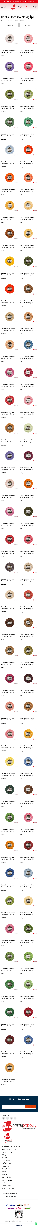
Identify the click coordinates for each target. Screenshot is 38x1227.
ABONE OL (30, 1107)
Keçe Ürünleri (6, 1160)
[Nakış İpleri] (8, 20)
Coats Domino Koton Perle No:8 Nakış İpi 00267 (8, 107)
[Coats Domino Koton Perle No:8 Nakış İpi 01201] (28, 400)
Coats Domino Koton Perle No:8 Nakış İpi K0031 (27, 858)
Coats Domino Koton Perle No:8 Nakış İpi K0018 (27, 997)
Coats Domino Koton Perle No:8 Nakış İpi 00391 (27, 580)
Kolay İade (5, 1174)
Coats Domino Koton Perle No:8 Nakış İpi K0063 (8, 802)
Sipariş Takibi (6, 1169)
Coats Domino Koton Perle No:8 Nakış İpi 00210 (8, 135)
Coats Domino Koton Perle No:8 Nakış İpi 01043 (27, 441)
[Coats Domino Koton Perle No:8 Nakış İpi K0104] (9, 706)
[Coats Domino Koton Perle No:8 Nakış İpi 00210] (9, 122)
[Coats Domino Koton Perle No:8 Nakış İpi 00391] (28, 567)
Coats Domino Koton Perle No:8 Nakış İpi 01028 (27, 469)
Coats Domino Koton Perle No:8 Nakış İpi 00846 (27, 524)
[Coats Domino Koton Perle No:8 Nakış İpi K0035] (28, 789)
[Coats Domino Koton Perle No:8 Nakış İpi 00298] (9, 261)
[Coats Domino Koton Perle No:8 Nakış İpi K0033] (28, 817)
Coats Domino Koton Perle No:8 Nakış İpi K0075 (27, 302)
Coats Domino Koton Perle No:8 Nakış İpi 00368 (27, 330)
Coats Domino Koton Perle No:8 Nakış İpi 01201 (27, 413)
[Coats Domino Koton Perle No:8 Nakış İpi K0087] (9, 761)
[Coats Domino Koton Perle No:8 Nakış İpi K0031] (28, 845)
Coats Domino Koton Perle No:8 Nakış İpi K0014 (8, 1053)
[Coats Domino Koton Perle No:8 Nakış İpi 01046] (9, 428)
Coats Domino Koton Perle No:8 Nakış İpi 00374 (8, 663)
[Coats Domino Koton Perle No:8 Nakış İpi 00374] (9, 650)
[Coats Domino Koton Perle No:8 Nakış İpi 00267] (9, 94)
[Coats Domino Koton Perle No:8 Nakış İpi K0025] (28, 901)
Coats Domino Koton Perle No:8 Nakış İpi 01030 (8, 469)
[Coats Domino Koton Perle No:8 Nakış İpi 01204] (28, 372)
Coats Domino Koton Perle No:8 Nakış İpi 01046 (8, 441)
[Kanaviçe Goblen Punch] (6, 20)
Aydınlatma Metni (7, 1180)
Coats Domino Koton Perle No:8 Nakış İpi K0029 (8, 886)
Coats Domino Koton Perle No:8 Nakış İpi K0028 (27, 886)
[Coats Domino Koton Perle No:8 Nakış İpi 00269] (28, 261)
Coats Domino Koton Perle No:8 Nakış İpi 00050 (27, 51)
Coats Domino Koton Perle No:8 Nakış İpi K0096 (8, 747)
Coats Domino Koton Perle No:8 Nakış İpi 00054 (27, 79)
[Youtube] (15, 1118)
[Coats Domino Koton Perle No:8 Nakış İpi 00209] (28, 122)
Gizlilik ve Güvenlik (7, 1183)
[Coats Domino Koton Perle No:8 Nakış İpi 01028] (28, 456)
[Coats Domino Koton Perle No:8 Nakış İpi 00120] (9, 150)
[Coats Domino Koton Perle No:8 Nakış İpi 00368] (28, 316)
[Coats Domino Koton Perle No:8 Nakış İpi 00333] (28, 150)
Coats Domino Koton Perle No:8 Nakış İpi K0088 (27, 747)
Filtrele (29, 25)
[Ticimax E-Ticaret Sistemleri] (19, 1226)
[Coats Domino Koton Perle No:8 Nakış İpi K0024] (9, 928)
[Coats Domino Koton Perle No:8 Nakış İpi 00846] (28, 511)
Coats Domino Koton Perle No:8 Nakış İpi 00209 (27, 135)
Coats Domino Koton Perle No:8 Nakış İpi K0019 (8, 997)
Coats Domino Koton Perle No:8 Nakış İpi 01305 (8, 1080)
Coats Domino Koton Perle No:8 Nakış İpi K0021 (8, 969)
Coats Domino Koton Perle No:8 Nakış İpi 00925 (27, 496)
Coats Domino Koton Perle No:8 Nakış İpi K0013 (27, 1053)
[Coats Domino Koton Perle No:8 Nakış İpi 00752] (9, 539)
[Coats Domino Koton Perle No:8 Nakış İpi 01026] (9, 483)
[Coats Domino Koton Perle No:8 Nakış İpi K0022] (28, 928)
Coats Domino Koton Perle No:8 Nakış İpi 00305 (27, 246)
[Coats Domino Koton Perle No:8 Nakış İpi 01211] (28, 344)
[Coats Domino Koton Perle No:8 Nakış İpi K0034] (9, 817)
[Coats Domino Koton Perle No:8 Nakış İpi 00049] (9, 38)
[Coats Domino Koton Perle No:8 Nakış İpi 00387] (9, 595)
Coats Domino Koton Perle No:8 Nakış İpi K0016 (27, 1025)
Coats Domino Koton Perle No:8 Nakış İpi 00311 (27, 218)
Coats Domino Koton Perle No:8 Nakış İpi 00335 (8, 302)
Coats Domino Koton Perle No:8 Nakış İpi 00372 (8, 330)
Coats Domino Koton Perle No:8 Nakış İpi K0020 (27, 969)
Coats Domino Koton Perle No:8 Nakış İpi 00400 (8, 580)
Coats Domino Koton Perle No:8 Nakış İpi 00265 (27, 107)
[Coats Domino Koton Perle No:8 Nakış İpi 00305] (28, 233)
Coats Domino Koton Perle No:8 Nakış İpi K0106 (8, 691)
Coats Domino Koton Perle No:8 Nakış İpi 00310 (8, 246)
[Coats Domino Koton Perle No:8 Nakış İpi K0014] (9, 1040)
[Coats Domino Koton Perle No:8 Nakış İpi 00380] (9, 622)
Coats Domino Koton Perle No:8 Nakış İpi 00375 (27, 635)
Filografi (4, 1157)
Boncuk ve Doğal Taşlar (9, 1149)
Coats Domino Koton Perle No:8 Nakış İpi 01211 (27, 357)
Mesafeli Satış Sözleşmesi (9, 1193)
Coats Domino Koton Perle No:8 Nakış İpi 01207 (8, 385)
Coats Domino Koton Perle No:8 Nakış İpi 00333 (27, 163)
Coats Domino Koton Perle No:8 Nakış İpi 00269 (27, 274)
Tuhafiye (4, 1155)
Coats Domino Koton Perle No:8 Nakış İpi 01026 (8, 496)
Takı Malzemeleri (7, 1152)
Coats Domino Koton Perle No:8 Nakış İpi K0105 (27, 691)
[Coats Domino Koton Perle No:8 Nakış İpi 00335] (9, 289)
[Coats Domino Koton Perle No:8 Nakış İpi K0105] (28, 678)
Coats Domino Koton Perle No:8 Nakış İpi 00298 (8, 274)
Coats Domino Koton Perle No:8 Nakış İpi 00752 (8, 552)
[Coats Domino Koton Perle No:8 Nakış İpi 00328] (28, 177)
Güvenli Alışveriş (6, 1185)
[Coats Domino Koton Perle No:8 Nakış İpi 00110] (9, 66)
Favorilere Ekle (18, 51)
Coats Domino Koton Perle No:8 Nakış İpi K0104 (8, 719)
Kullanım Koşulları (7, 1191)
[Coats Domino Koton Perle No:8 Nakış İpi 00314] (9, 205)
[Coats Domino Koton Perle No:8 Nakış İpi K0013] (28, 1040)
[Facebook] (3, 1118)
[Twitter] (7, 1118)
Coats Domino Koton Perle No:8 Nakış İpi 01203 (8, 413)
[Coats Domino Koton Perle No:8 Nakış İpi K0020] (28, 956)
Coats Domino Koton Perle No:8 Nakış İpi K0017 (8, 1025)
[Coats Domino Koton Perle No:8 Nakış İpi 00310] (9, 233)
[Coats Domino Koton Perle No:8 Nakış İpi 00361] (9, 344)
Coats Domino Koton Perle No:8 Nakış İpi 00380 (8, 635)
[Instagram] (11, 1118)
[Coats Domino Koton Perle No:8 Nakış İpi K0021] (9, 956)
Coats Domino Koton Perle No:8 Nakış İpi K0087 (8, 775)
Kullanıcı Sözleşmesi (8, 1188)
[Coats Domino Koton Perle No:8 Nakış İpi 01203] (9, 400)
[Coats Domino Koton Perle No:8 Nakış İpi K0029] (9, 873)
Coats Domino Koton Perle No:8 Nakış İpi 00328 (27, 190)
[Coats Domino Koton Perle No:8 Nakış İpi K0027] (9, 901)
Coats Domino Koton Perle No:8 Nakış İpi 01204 (27, 385)
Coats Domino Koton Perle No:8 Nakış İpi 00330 (8, 190)
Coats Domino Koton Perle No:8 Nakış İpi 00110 (8, 79)
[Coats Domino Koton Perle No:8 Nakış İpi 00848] (9, 511)
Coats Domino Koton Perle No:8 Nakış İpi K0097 (27, 719)
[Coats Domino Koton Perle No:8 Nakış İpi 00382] (28, 595)
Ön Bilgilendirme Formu (9, 1196)
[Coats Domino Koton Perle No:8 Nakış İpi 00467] (28, 539)
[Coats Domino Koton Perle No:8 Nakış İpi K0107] (28, 650)
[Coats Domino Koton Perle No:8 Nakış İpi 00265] (28, 94)
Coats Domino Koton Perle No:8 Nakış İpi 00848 (8, 524)
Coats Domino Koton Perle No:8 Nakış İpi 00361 (8, 357)
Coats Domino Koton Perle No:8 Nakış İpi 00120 (8, 163)
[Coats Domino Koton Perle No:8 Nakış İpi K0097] (28, 706)
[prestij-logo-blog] (19, 1138)
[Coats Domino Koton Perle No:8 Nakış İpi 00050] (28, 38)
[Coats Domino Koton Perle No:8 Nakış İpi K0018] (28, 984)
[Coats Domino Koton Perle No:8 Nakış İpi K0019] (9, 984)
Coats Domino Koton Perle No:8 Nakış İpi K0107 (27, 663)
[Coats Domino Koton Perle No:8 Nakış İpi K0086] (28, 761)
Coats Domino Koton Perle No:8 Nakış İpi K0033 (27, 830)
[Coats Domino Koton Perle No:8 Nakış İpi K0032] (9, 845)
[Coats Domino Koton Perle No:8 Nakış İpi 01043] (28, 428)
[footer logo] (19, 1126)
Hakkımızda (5, 1166)
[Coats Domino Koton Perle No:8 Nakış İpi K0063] (9, 789)
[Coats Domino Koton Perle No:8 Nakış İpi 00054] (28, 66)
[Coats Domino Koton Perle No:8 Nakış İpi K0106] (9, 678)
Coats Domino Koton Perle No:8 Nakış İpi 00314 (8, 218)
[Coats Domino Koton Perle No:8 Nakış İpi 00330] (9, 177)
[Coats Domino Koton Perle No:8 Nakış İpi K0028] (28, 873)
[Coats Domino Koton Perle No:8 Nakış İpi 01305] (9, 1067)
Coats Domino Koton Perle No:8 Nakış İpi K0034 (8, 830)
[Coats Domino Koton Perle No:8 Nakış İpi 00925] (28, 483)
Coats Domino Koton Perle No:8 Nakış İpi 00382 (27, 608)
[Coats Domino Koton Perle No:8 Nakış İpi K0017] (9, 1012)
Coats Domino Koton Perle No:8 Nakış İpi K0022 (27, 941)
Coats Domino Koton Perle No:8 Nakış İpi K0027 (8, 914)
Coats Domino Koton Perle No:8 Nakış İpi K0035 (27, 802)
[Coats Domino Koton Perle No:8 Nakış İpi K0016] (28, 1012)
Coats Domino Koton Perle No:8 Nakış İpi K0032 (8, 858)
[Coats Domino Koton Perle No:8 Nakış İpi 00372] (9, 316)
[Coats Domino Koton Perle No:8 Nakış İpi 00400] (9, 567)
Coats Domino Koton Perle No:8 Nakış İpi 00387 (8, 608)
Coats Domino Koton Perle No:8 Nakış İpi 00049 (8, 51)
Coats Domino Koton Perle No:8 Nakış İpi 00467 (27, 552)
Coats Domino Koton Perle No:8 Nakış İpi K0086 (27, 775)
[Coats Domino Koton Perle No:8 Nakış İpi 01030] (9, 456)
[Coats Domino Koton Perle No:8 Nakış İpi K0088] (28, 734)
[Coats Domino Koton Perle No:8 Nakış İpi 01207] (9, 372)
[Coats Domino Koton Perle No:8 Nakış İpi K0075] (28, 289)
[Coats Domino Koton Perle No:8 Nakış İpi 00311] (28, 205)
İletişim (4, 1171)
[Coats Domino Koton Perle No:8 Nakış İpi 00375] (28, 622)
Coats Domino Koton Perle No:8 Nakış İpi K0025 (27, 914)
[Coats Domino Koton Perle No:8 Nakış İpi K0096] (9, 734)
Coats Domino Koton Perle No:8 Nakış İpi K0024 (8, 941)
